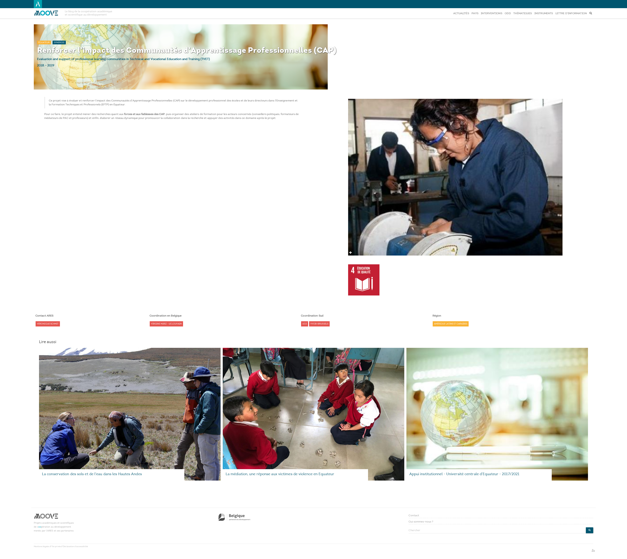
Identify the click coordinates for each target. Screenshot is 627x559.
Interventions (491, 13)
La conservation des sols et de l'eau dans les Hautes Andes (92, 474)
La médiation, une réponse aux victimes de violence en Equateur (280, 474)
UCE (304, 324)
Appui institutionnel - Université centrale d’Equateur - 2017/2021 (464, 474)
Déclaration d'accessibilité (75, 546)
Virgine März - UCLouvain (166, 324)
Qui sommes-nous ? (421, 521)
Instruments (543, 13)
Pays (475, 13)
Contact (414, 515)
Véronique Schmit (48, 324)
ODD (508, 13)
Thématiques (522, 13)
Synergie (59, 42)
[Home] (48, 13)
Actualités (461, 13)
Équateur (44, 42)
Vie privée (56, 546)
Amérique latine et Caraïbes (450, 324)
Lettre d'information (571, 13)
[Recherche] (590, 13)
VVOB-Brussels (319, 324)
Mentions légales (42, 546)
